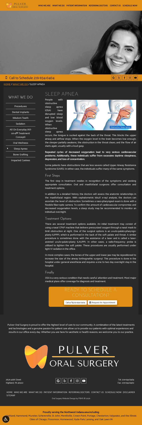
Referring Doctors (98, 5)
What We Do (58, 5)
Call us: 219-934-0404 (75, 302)
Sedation (20, 123)
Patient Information (76, 5)
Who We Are (44, 5)
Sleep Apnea (20, 148)
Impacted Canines (20, 160)
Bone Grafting (20, 154)
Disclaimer (129, 392)
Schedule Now (130, 5)
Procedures (20, 106)
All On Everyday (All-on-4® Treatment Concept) (20, 133)
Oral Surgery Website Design (64, 398)
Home (7, 84)
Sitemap (11, 395)
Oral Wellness (20, 142)
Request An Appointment (103, 302)
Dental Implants (20, 112)
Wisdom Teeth (20, 117)
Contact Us (115, 5)
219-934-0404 (128, 379)
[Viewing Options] (6, 419)
